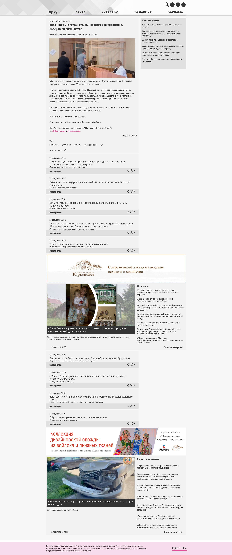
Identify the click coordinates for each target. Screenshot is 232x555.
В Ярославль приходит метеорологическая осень (78, 417)
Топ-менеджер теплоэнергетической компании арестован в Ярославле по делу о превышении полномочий (158, 487)
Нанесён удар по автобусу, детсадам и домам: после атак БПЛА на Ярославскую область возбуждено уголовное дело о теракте (158, 476)
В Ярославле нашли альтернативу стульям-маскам (161, 26)
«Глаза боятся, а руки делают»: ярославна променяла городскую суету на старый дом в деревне (87, 330)
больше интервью (173, 347)
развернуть (55, 171)
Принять (179, 548)
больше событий (173, 532)
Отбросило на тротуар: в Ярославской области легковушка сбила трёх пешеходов (90, 503)
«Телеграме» (73, 131)
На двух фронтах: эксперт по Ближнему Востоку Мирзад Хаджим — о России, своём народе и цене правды (160, 316)
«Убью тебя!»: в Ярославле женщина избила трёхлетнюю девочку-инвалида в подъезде (157, 526)
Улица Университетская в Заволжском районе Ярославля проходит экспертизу (163, 47)
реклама (175, 12)
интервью (110, 12)
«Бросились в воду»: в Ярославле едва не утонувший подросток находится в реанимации (158, 517)
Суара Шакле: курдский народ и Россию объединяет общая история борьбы (155, 300)
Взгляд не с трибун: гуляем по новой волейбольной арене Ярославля (89, 358)
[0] (132, 171)
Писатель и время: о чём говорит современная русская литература (158, 324)
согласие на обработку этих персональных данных (111, 548)
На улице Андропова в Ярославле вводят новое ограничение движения (161, 54)
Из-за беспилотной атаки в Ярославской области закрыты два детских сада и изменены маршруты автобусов (160, 507)
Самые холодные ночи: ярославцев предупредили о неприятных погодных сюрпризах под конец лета (87, 163)
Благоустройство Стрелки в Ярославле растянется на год (159, 41)
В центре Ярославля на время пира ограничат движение (162, 60)
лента (80, 12)
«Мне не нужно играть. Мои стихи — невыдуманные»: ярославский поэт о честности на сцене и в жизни (160, 340)
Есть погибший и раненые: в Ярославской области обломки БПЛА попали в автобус (160, 497)
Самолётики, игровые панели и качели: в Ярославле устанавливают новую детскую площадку (161, 33)
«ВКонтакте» (58, 131)
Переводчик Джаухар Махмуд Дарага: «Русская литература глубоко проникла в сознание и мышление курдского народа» (159, 331)
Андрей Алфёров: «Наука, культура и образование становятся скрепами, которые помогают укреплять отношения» (160, 307)
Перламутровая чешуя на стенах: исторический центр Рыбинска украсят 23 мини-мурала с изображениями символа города (91, 225)
